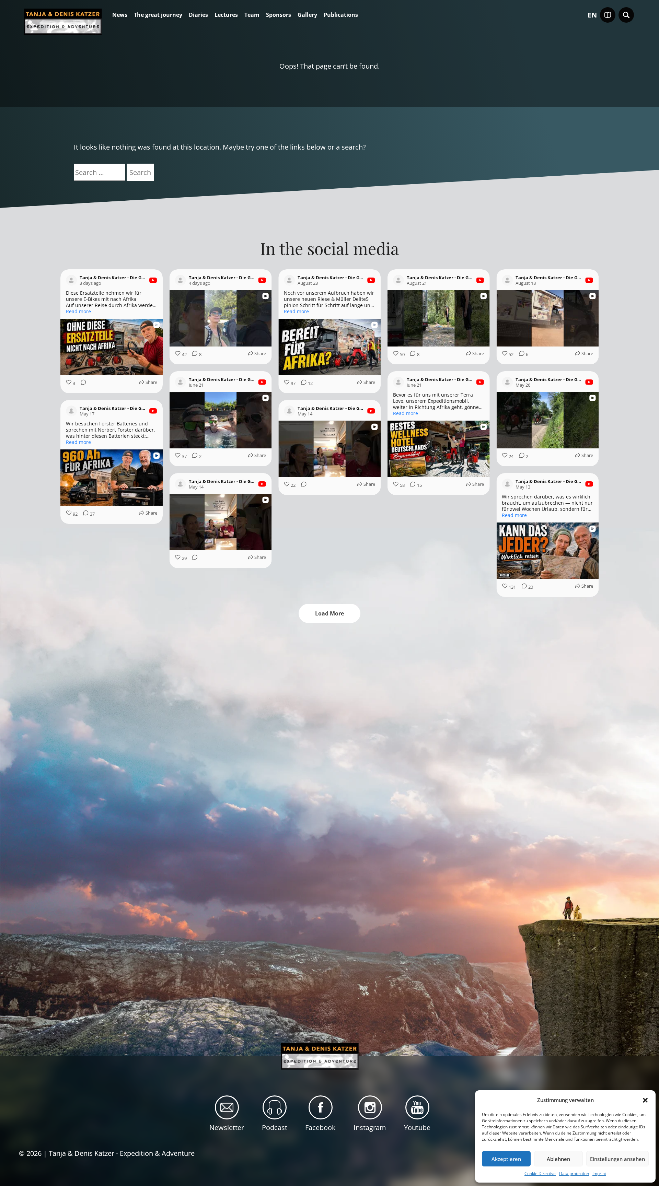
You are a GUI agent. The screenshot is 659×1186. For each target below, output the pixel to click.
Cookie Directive (540, 1173)
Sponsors (278, 15)
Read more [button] (78, 311)
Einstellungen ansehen (617, 1158)
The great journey (158, 15)
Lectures (226, 15)
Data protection (574, 1173)
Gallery (307, 15)
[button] (645, 1100)
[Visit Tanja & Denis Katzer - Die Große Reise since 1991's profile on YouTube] (71, 280)
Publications (341, 15)
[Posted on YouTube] (153, 280)
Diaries (198, 15)
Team (251, 15)
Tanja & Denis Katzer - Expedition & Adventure (122, 1153)
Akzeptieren (506, 1158)
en (592, 15)
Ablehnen (558, 1158)
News (119, 15)
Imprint (599, 1173)
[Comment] (81, 383)
